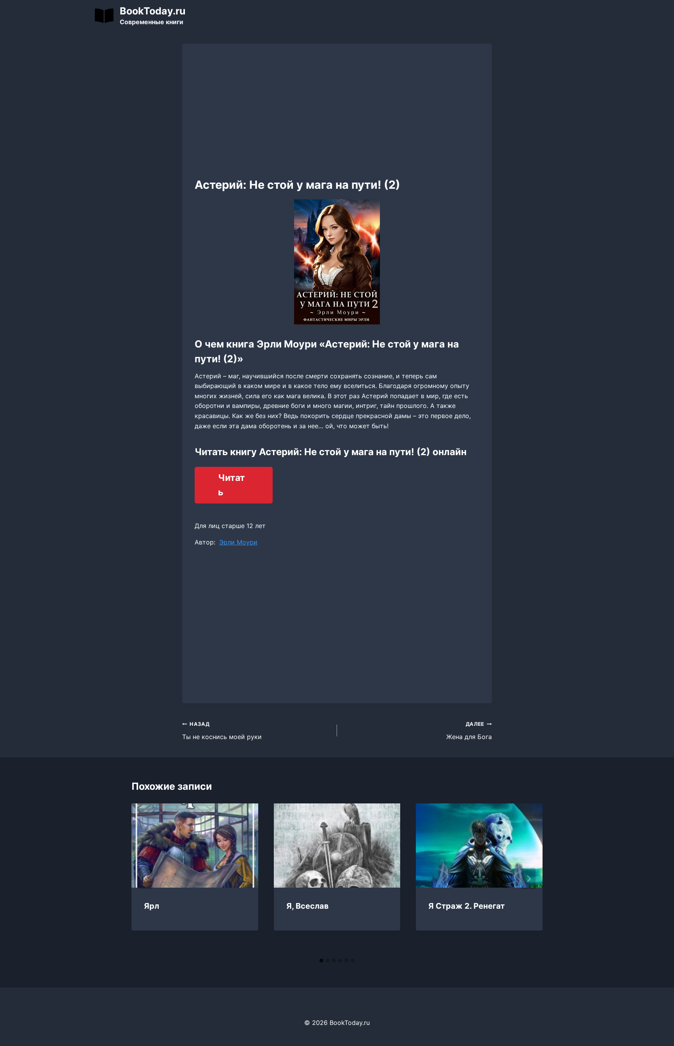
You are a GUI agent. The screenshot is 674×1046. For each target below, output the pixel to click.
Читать (231, 485)
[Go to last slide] (145, 878)
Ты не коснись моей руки (222, 731)
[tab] (321, 961)
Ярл (151, 906)
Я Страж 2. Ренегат (466, 906)
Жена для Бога (469, 731)
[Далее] (528, 878)
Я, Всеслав (307, 906)
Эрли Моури (238, 542)
